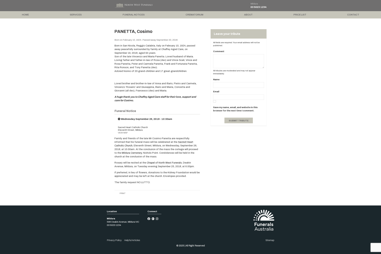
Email (216, 91)
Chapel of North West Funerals (164, 162)
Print (122, 193)
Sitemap (270, 240)
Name (216, 79)
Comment (218, 51)
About (248, 14)
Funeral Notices (134, 14)
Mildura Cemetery (132, 152)
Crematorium (194, 14)
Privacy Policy (114, 240)
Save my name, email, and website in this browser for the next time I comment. (235, 109)
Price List (299, 14)
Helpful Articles (132, 240)
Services (76, 14)
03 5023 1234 (258, 7)
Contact (353, 14)
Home (25, 14)
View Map (123, 133)
